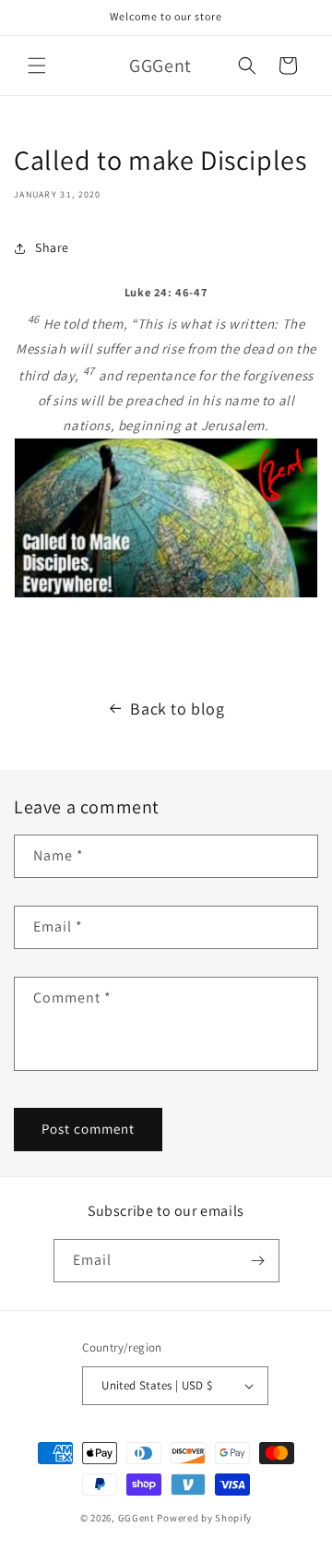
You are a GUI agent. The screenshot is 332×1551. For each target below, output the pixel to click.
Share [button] (52, 247)
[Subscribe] (258, 1260)
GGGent (136, 1517)
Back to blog (177, 708)
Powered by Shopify (204, 1517)
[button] (37, 65)
